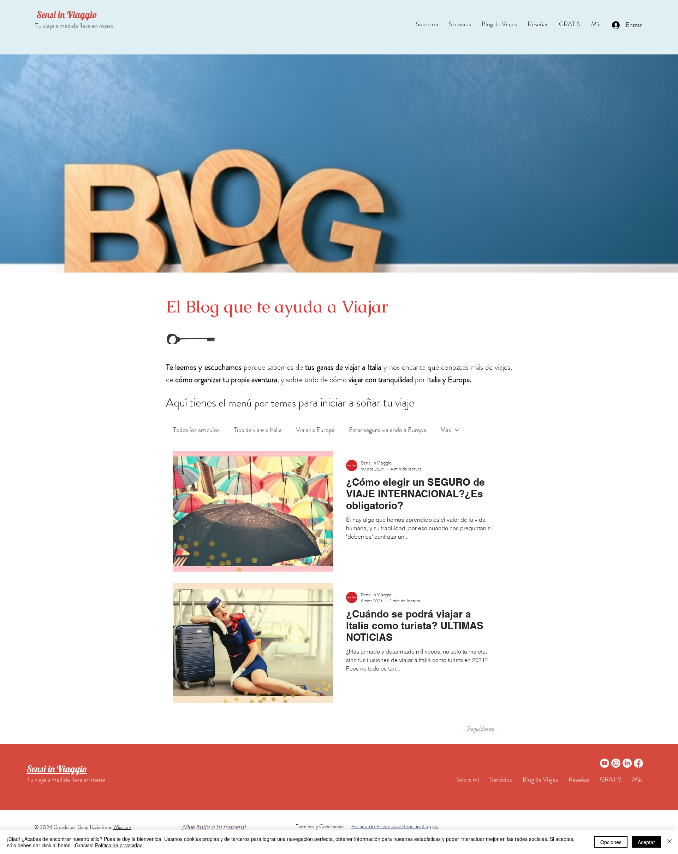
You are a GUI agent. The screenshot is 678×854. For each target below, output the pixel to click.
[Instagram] (615, 763)
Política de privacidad (119, 845)
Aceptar (646, 842)
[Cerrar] (669, 842)
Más (445, 430)
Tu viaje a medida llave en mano (74, 25)
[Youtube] (604, 763)
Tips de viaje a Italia (258, 430)
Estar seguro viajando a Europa (387, 430)
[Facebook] (638, 763)
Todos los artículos (196, 430)
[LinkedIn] (627, 763)
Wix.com (122, 827)
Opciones (611, 842)
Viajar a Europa (315, 430)
